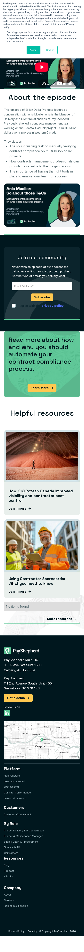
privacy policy (53, 306)
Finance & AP (12, 847)
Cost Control (11, 786)
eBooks (8, 876)
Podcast (9, 870)
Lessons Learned (14, 781)
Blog (6, 865)
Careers (9, 900)
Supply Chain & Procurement (21, 841)
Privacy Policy (16, 931)
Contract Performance (17, 792)
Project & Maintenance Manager (23, 836)
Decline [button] (50, 50)
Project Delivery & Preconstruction (24, 830)
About (7, 894)
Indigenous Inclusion (16, 905)
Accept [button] (33, 50)
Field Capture (12, 775)
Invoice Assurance (15, 798)
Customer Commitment (17, 814)
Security (32, 931)
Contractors (11, 852)
